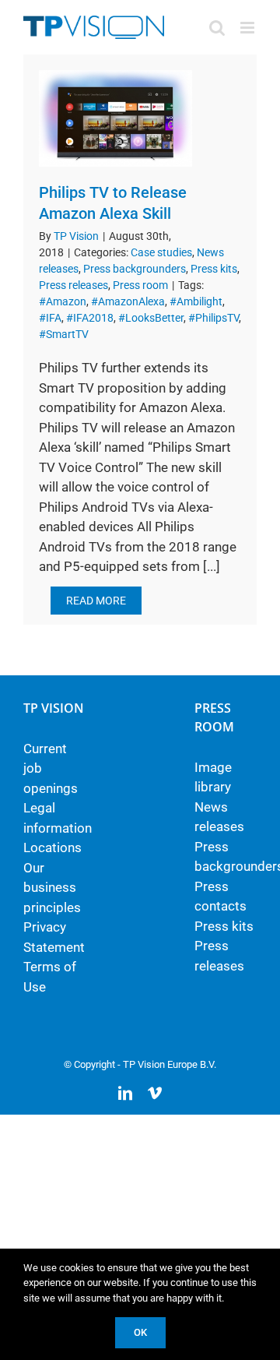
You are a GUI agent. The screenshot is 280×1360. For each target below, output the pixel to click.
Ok (140, 1332)
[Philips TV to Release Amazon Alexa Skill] (115, 118)
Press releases (73, 285)
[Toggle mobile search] (217, 27)
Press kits (214, 268)
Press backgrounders (134, 268)
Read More (96, 600)
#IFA (50, 318)
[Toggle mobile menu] (248, 27)
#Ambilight (196, 301)
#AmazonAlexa (128, 301)
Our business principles (52, 887)
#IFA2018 (90, 318)
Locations (52, 847)
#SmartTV (64, 334)
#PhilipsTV (213, 318)
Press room (140, 285)
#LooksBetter (151, 318)
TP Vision (76, 236)
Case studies (161, 252)
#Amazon (62, 301)
